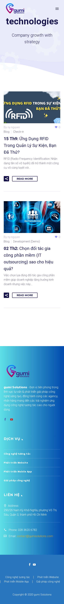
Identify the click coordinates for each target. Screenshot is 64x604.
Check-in (18, 131)
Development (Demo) (26, 241)
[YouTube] (34, 564)
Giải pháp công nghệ (17, 480)
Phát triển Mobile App (18, 471)
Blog (6, 131)
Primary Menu (57, 8)
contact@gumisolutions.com (35, 536)
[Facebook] (29, 564)
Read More (25, 178)
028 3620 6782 (27, 530)
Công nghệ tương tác (17, 453)
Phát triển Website (16, 462)
